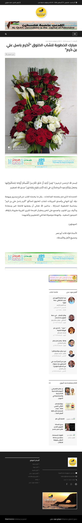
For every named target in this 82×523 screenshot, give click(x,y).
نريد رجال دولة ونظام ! (59, 351)
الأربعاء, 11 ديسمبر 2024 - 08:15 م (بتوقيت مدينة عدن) (61, 41)
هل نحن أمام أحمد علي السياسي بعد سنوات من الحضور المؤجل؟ (58, 364)
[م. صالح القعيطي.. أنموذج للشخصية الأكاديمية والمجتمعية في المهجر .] (70, 391)
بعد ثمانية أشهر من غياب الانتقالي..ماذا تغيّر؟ (59, 300)
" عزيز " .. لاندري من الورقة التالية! (59, 329)
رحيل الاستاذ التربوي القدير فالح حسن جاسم (57, 427)
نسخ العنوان (10, 54)
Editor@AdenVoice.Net (68, 476)
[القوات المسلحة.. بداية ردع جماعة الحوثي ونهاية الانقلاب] (70, 436)
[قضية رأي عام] (70, 419)
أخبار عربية (35, 467)
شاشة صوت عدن (33, 482)
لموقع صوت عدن (55, 519)
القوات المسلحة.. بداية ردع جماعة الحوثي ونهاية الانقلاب (57, 439)
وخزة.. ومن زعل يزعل (59, 340)
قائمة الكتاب (53, 292)
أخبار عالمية (35, 470)
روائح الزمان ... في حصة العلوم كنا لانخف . (58, 316)
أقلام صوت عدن (71, 292)
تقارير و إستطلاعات (33, 476)
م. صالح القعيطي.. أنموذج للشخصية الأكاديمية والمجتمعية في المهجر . (57, 393)
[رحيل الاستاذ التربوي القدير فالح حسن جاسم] (70, 427)
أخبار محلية (35, 464)
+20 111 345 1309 (69, 480)
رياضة (36, 479)
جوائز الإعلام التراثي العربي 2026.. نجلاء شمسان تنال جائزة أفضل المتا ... (57, 408)
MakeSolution (9, 519)
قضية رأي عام (59, 418)
